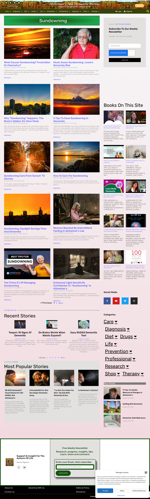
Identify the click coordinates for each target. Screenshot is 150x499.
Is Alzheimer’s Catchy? (88, 390)
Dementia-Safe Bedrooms (134, 418)
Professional (63, 11)
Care (7, 11)
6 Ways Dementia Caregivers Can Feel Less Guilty (113, 230)
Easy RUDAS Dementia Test (83, 334)
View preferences (139, 491)
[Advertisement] (125, 86)
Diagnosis (16, 11)
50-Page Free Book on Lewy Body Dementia (113, 196)
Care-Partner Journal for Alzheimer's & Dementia (112, 127)
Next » (61, 303)
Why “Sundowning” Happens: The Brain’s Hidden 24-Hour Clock (23, 120)
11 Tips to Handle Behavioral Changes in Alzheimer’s (132, 392)
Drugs (34, 11)
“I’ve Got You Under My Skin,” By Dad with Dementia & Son (64, 392)
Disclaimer (81, 492)
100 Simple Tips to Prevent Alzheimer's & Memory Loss (135, 267)
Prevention (51, 11)
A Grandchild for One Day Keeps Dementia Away (38, 392)
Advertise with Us (36, 488)
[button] (146, 472)
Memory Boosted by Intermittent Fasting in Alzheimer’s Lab (72, 229)
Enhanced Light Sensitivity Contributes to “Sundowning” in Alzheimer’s (72, 285)
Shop (85, 11)
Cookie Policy (121, 495)
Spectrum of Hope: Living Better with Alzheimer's (134, 196)
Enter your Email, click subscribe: (74, 462)
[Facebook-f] (107, 300)
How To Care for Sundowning (70, 175)
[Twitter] (125, 300)
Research (75, 11)
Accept (105, 491)
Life (41, 11)
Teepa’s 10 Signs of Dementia (20, 334)
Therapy (94, 11)
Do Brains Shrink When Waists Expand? (52, 334)
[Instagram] (134, 300)
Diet (25, 11)
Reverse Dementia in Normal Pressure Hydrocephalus (135, 230)
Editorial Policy (82, 488)
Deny (122, 491)
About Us (9, 488)
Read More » (7, 77)
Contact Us (10, 492)
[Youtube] (116, 300)
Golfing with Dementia (132, 404)
